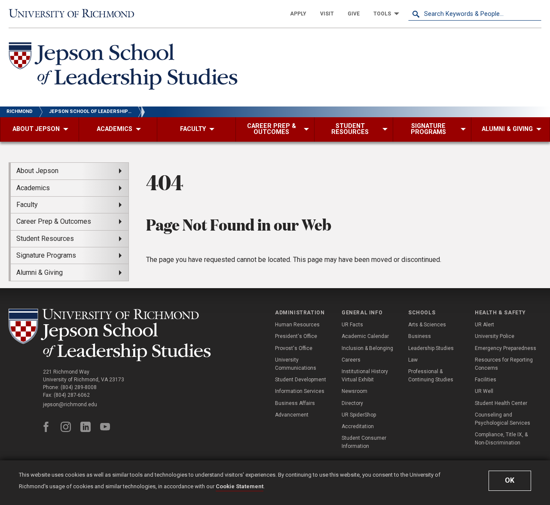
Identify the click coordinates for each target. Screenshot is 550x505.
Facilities (485, 380)
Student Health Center (501, 403)
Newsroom (354, 391)
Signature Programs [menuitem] (46, 255)
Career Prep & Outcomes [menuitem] (53, 221)
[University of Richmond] (75, 13)
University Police (494, 336)
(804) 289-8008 (79, 387)
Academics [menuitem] (33, 188)
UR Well (484, 391)
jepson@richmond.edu (70, 405)
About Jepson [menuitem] (37, 171)
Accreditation (358, 426)
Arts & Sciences (427, 325)
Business (419, 336)
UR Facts (352, 325)
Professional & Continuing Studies (430, 375)
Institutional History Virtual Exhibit (365, 375)
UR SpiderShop (359, 415)
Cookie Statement (239, 486)
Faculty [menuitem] (27, 205)
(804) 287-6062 (72, 395)
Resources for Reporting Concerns (504, 364)
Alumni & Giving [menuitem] (39, 272)
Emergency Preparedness (505, 348)
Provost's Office (293, 348)
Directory (352, 403)
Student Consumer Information (364, 442)
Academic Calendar (365, 336)
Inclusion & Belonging (367, 348)
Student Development (300, 380)
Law (413, 360)
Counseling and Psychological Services (502, 419)
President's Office (296, 336)
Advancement (292, 415)
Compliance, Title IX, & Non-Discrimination (501, 439)
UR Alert (484, 325)
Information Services (299, 391)
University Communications (295, 364)
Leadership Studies (431, 348)
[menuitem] (298, 14)
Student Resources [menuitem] (45, 238)
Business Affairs (295, 403)
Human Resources (297, 325)
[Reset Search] (534, 14)
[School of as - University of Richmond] (112, 335)
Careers (351, 360)
